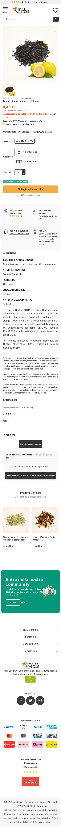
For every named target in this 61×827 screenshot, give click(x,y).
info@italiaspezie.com (39, 2)
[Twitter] (30, 700)
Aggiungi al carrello (30, 189)
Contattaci (42, 806)
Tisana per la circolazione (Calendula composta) (15, 538)
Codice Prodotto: (11, 408)
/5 (21, 216)
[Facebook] (21, 700)
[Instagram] (40, 700)
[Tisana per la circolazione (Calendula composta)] (16, 520)
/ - (23, 98)
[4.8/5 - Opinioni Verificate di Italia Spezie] (30, 775)
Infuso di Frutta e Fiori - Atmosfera (43, 538)
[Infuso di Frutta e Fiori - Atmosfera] (45, 520)
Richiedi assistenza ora (19, 234)
